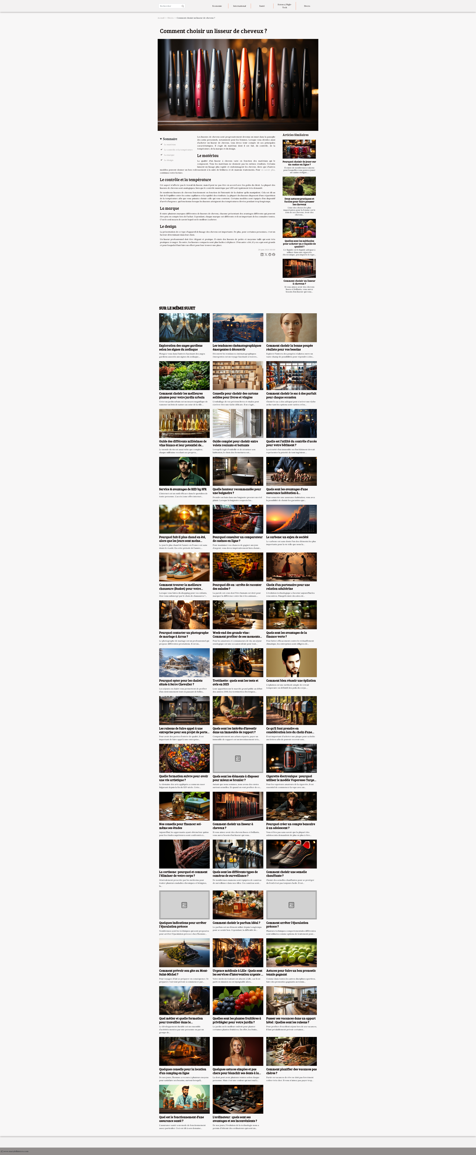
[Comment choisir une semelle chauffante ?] (291, 854)
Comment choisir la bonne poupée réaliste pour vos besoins (289, 347)
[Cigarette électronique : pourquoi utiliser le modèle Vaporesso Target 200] (291, 758)
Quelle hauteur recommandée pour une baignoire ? (237, 491)
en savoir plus (268, 170)
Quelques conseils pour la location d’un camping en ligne (182, 1071)
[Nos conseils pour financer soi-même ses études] (184, 806)
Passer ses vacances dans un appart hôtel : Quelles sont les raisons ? (291, 1020)
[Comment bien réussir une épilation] (291, 662)
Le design (168, 160)
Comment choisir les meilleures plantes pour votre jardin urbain (182, 395)
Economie (217, 6)
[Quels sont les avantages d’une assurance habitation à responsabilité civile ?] (291, 471)
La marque (169, 155)
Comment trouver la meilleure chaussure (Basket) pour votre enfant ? (180, 588)
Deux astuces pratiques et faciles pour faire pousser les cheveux (299, 201)
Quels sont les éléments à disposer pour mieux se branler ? (236, 778)
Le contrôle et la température (178, 149)
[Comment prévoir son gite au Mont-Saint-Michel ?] (184, 952)
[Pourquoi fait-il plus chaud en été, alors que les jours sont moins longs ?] (184, 519)
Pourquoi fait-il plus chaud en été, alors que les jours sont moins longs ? (182, 541)
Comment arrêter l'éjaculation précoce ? (287, 924)
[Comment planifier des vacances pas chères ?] (291, 1051)
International (239, 6)
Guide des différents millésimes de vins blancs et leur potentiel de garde (183, 445)
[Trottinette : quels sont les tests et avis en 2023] (238, 662)
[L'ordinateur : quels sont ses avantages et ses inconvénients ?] (238, 1099)
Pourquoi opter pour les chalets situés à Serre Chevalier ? (180, 682)
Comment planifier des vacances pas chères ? (291, 1071)
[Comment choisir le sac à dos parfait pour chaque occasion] (291, 375)
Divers (307, 6)
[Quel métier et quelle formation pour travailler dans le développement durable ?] (184, 1000)
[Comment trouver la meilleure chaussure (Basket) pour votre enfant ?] (184, 567)
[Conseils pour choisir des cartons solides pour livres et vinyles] (238, 375)
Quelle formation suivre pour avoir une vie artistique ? (183, 778)
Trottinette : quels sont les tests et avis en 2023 (235, 682)
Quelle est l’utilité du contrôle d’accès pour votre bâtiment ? (291, 443)
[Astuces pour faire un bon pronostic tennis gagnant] (291, 952)
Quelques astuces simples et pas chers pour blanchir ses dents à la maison (236, 1073)
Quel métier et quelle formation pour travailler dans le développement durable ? (181, 1022)
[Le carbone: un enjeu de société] (291, 519)
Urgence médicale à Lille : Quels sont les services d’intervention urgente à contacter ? (238, 974)
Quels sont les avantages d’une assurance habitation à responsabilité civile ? (287, 493)
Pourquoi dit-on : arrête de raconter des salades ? (237, 586)
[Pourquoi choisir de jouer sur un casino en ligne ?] (299, 149)
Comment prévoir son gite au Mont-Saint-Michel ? (183, 972)
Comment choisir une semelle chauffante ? (286, 874)
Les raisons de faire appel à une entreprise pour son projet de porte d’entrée (183, 732)
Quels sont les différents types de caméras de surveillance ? (235, 874)
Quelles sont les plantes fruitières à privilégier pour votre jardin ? (237, 1020)
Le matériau (170, 144)
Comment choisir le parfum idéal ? (236, 923)
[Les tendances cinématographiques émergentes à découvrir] (238, 327)
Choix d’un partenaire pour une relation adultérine (288, 586)
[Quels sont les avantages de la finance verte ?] (291, 614)
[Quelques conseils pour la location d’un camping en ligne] (184, 1051)
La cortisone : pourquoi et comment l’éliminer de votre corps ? (183, 874)
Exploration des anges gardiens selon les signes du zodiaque (180, 347)
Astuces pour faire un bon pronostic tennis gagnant (291, 972)
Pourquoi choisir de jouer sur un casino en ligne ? (299, 163)
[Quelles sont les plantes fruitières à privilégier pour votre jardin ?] (238, 1000)
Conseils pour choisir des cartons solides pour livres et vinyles (235, 395)
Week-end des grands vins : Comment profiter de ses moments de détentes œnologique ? (236, 636)
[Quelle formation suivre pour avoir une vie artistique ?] (184, 758)
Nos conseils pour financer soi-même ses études (180, 826)
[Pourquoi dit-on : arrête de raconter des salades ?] (238, 567)
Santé (262, 6)
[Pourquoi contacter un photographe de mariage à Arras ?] (184, 614)
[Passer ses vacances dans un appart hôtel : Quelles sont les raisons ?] (291, 1000)
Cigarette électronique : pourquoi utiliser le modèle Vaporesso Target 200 (290, 780)
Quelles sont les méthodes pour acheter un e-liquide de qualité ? (299, 243)
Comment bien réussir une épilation (291, 680)
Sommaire (170, 139)
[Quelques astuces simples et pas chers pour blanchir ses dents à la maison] (238, 1051)
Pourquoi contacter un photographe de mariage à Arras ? (183, 634)
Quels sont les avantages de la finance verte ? (286, 634)
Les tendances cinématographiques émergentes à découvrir (237, 347)
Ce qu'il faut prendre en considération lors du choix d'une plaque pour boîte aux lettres (289, 732)
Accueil (161, 18)
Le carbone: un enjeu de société (287, 537)
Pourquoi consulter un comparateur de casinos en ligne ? (238, 539)
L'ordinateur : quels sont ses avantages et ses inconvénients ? (235, 1119)
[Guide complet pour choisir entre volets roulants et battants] (238, 423)
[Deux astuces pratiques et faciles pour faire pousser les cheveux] (299, 186)
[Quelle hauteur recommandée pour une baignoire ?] (238, 471)
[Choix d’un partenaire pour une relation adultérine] (291, 567)
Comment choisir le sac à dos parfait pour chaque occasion (291, 395)
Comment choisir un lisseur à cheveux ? (299, 282)
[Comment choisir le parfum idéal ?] (238, 904)
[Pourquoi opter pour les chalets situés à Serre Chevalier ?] (184, 662)
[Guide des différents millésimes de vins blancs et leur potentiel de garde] (184, 423)
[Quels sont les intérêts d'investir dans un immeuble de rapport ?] (238, 710)
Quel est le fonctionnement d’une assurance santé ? (181, 1119)
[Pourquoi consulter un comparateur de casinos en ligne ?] (238, 519)
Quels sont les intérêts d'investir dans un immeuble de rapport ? (235, 730)
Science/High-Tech (285, 6)
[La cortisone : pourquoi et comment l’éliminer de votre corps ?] (184, 854)
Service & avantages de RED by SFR (183, 489)
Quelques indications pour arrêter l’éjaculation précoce (182, 924)
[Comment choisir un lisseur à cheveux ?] (299, 268)
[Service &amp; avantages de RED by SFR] (184, 471)
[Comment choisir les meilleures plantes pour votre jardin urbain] (184, 375)
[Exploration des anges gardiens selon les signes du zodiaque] (184, 327)
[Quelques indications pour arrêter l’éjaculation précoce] (184, 904)
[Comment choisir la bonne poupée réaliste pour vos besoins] (291, 327)
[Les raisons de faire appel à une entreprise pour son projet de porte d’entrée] (184, 710)
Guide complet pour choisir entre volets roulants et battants (235, 443)
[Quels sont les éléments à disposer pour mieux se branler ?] (238, 758)
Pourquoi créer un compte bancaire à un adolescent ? (290, 826)
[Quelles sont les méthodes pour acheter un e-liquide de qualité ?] (299, 228)
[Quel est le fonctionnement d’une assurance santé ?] (184, 1099)
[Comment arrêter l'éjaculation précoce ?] (291, 904)
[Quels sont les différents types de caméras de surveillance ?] (238, 854)
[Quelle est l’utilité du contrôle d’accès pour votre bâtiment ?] (291, 423)
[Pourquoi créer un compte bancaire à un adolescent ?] (291, 806)
